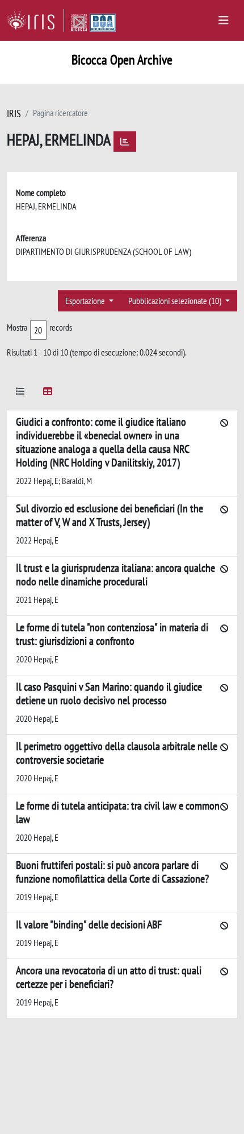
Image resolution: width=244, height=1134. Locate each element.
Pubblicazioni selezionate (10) (175, 300)
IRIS (14, 113)
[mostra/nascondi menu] (223, 20)
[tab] (20, 393)
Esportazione (86, 300)
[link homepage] (35, 20)
